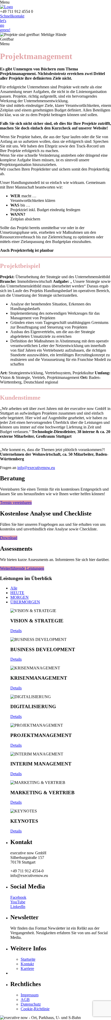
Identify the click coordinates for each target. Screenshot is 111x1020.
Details (16, 631)
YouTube (17, 902)
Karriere (27, 968)
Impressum (29, 995)
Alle (13, 588)
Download (8, 538)
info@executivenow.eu (36, 467)
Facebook (18, 897)
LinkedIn (17, 906)
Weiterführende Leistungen (22, 568)
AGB (25, 999)
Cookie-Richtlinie (35, 1009)
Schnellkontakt (12, 16)
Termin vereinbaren (16, 502)
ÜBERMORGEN (25, 602)
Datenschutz (31, 1004)
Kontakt (27, 964)
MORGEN (19, 597)
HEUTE (17, 593)
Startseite (28, 959)
